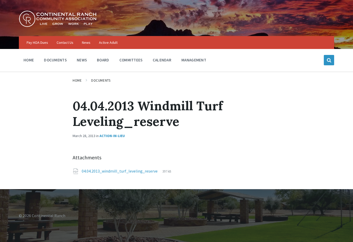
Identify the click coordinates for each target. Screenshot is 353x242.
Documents (100, 80)
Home (77, 80)
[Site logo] (57, 25)
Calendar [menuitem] (162, 60)
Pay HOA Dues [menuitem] (37, 42)
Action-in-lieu (112, 135)
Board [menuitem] (103, 60)
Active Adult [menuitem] (108, 42)
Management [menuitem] (193, 60)
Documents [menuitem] (55, 60)
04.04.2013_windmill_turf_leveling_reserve (120, 171)
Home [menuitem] (29, 60)
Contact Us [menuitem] (65, 42)
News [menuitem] (86, 42)
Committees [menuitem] (131, 60)
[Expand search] (329, 60)
